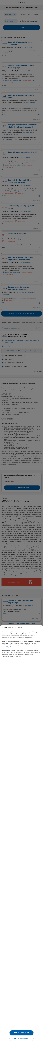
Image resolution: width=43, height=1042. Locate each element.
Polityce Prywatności (11, 647)
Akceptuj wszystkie (21, 1033)
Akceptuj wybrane (21, 1039)
